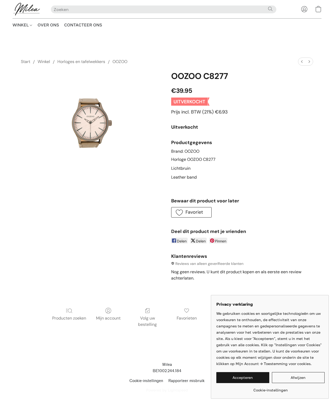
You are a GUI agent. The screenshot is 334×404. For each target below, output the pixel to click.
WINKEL (21, 24)
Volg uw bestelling (147, 321)
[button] (26, 9)
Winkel (44, 61)
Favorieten (187, 318)
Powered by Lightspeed (167, 390)
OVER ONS (48, 24)
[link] (270, 388)
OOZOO (119, 61)
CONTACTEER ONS (83, 24)
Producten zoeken (69, 318)
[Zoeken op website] (270, 9)
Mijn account (108, 318)
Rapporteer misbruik (186, 381)
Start (25, 61)
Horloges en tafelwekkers (81, 61)
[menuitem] (302, 61)
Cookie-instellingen (146, 381)
